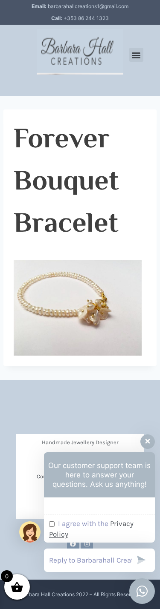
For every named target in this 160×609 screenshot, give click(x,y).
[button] (136, 55)
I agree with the (91, 529)
